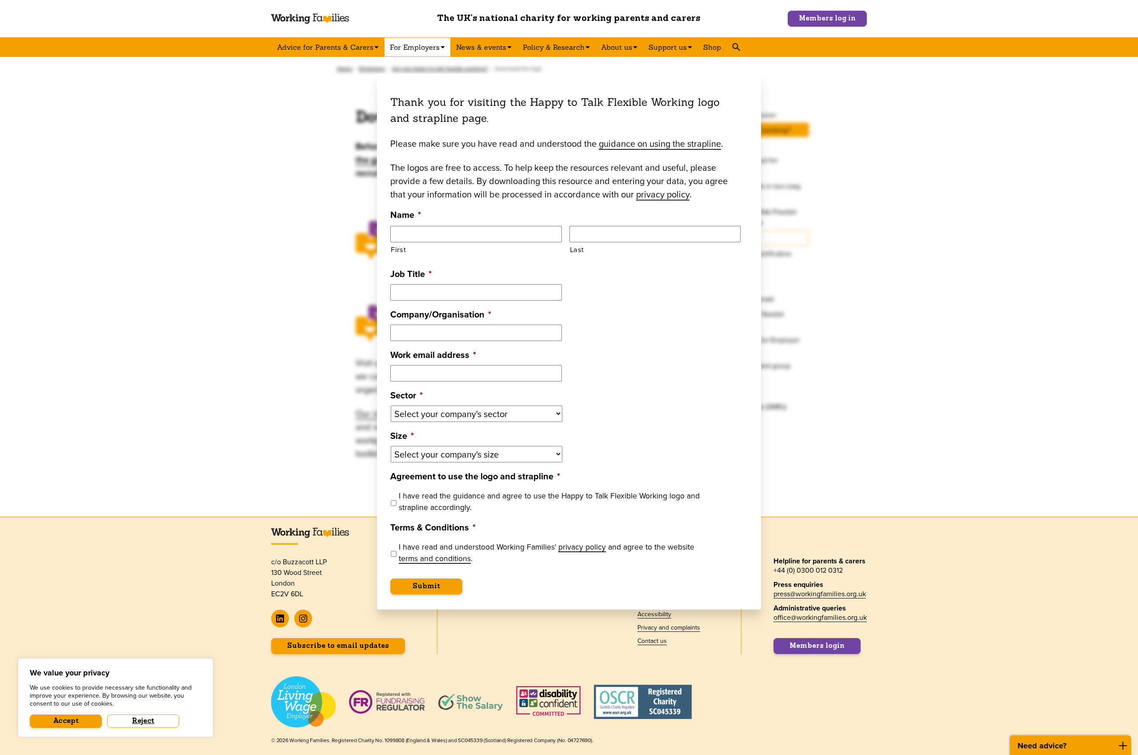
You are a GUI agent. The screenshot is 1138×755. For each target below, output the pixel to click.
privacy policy (662, 194)
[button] (735, 47)
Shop (712, 47)
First (398, 249)
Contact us (652, 640)
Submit (426, 586)
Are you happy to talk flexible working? (440, 68)
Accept (66, 721)
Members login (817, 646)
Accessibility (654, 614)
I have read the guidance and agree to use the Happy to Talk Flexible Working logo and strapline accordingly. (549, 501)
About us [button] (616, 47)
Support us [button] (668, 47)
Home (344, 68)
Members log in (827, 18)
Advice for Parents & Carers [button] (325, 47)
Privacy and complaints (668, 627)
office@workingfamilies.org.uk (820, 617)
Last (577, 249)
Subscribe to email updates (338, 646)
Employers (372, 68)
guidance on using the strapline (660, 143)
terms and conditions (435, 558)
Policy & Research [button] (554, 47)
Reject (143, 721)
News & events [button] (481, 47)
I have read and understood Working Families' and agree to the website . (546, 552)
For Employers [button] (415, 47)
